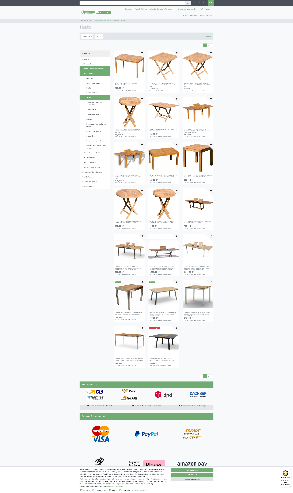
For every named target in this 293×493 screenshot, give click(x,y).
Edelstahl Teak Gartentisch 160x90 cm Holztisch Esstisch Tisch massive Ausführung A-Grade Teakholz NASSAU (162, 314)
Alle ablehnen (192, 475)
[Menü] (289, 470)
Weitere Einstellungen (140, 490)
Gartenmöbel (116, 20)
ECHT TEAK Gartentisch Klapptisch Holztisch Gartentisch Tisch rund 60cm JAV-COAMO (162, 222)
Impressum (121, 484)
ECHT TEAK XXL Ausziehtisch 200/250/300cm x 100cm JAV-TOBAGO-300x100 (197, 222)
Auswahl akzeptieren (192, 479)
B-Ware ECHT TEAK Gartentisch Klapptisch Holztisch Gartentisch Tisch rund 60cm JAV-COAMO (127, 131)
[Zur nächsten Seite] (211, 45)
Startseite (128, 9)
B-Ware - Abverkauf (190, 15)
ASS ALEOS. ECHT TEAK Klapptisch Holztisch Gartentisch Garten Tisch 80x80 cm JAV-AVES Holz (162, 85)
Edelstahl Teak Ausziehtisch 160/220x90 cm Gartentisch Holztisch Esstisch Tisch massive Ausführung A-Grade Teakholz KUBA (128, 268)
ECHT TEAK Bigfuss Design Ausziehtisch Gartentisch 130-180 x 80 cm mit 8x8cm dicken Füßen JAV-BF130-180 (197, 131)
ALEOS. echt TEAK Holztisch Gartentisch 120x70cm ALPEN (126, 84)
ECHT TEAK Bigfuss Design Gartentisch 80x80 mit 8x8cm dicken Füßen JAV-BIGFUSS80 (198, 176)
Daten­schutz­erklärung (115, 486)
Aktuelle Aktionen (141, 9)
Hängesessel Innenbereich (186, 9)
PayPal (114, 490)
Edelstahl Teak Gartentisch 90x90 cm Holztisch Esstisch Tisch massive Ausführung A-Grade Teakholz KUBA (197, 314)
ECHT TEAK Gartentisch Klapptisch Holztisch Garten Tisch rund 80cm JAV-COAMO (128, 222)
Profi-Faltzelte (205, 9)
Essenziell (86, 490)
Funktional (126, 490)
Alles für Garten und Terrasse (161, 9)
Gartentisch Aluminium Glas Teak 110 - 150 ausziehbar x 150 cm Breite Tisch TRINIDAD (161, 359)
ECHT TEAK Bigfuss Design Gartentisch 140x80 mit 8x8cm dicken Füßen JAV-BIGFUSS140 (162, 176)
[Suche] (187, 3)
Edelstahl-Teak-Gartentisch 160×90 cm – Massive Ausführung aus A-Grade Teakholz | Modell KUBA (129, 359)
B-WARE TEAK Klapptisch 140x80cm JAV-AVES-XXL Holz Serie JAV (163, 130)
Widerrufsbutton (206, 15)
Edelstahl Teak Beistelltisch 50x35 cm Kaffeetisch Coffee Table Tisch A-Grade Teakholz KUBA (128, 313)
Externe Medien (101, 490)
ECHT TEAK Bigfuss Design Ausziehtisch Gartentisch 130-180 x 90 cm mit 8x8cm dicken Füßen (128, 177)
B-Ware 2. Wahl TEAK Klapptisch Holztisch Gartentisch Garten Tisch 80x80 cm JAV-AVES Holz (197, 85)
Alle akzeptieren (192, 470)
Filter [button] (209, 36)
